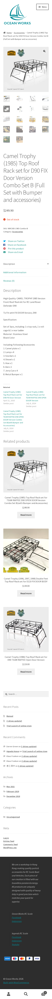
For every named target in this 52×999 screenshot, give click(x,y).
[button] (44, 51)
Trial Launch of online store (18, 726)
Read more (26, 514)
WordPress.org (9, 847)
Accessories (19, 32)
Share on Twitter (16, 241)
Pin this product (16, 248)
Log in (6, 838)
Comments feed (10, 844)
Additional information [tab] (14, 272)
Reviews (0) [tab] (8, 280)
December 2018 (13, 796)
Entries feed (8, 841)
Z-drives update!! (14, 721)
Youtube (15, 944)
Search (26, 994)
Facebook (16, 917)
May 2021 (10, 786)
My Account (8, 994)
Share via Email (15, 252)
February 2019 (12, 791)
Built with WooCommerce (16, 982)
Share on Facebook (17, 244)
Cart (40, 992)
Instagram (17, 921)
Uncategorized (13, 817)
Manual (9, 716)
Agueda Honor (12, 751)
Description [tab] (9, 263)
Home (9, 32)
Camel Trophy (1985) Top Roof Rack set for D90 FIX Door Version (12, 395)
